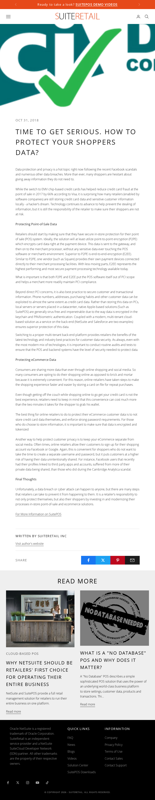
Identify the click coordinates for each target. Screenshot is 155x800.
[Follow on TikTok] (47, 783)
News (71, 745)
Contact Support (116, 765)
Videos (72, 758)
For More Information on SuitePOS (38, 514)
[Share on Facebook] (88, 560)
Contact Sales (114, 758)
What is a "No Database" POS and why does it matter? (113, 660)
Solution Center (77, 765)
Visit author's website (30, 544)
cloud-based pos (22, 653)
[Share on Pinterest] (118, 560)
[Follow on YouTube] (37, 783)
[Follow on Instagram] (27, 783)
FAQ (70, 738)
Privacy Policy (113, 745)
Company (111, 738)
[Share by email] (132, 560)
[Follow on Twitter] (18, 783)
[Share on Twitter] (103, 560)
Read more (13, 711)
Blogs (71, 751)
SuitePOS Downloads (81, 772)
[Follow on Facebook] (8, 783)
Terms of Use (113, 751)
